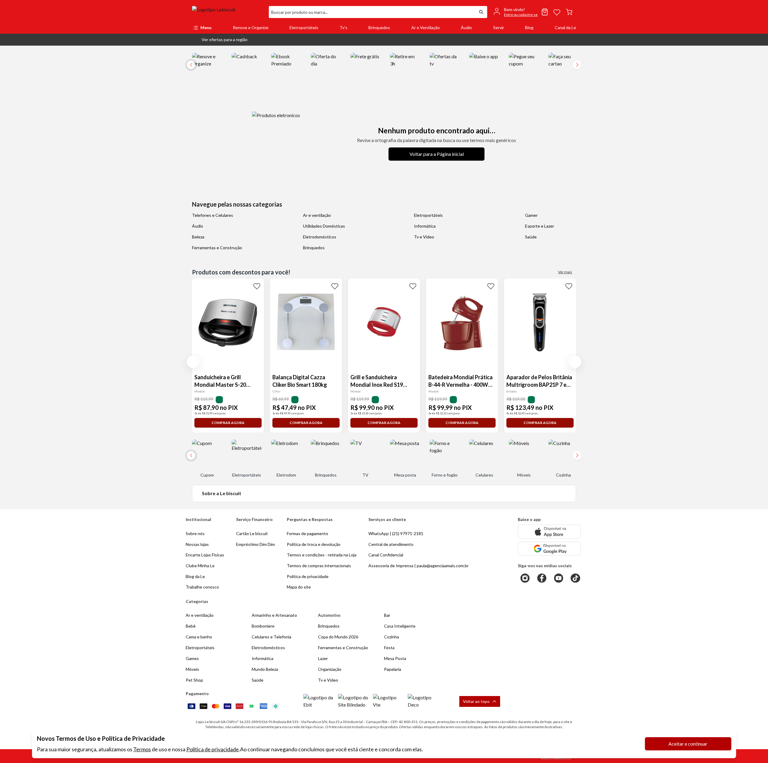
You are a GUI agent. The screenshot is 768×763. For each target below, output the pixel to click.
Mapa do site (299, 586)
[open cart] (569, 12)
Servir (498, 27)
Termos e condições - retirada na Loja (321, 554)
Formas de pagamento (307, 533)
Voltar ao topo (476, 701)
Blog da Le (195, 576)
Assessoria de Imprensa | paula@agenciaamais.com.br (418, 565)
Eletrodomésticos (319, 236)
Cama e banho (199, 636)
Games (192, 658)
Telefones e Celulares (212, 215)
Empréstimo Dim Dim (255, 544)
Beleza (198, 236)
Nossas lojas (197, 544)
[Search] (481, 12)
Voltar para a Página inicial (437, 154)
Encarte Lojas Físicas (205, 554)
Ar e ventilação (317, 215)
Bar (387, 615)
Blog (529, 27)
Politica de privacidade (307, 576)
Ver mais (565, 272)
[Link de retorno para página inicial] (228, 12)
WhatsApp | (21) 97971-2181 (395, 533)
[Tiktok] (575, 578)
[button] (220, 39)
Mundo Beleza (265, 669)
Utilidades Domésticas (324, 226)
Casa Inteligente (400, 625)
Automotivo (329, 615)
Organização (329, 669)
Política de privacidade (212, 749)
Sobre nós (195, 533)
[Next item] (577, 65)
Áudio (466, 27)
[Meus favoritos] (557, 12)
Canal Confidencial (385, 554)
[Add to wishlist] (257, 286)
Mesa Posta (395, 658)
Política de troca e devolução (313, 544)
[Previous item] (193, 362)
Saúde (531, 236)
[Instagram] (525, 578)
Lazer (323, 658)
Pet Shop (194, 680)
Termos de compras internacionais (319, 565)
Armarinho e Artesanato (274, 615)
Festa (389, 647)
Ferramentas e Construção (217, 247)
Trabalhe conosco (202, 586)
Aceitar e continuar (687, 743)
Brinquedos (379, 27)
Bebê (191, 625)
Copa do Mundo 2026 (338, 636)
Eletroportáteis (304, 27)
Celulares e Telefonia (271, 636)
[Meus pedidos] (545, 12)
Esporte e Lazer (539, 226)
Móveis (192, 669)
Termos (142, 749)
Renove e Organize (250, 27)
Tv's (343, 27)
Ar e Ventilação (425, 27)
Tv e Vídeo (424, 236)
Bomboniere (263, 625)
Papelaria (392, 669)
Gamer (531, 215)
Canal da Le (565, 27)
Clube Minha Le (200, 565)
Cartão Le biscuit (252, 533)
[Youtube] (558, 578)
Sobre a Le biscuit (221, 493)
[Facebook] (542, 578)
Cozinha (391, 636)
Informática (425, 226)
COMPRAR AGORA (228, 422)
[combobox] (372, 12)
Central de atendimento (390, 544)
